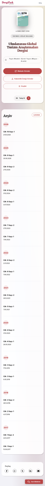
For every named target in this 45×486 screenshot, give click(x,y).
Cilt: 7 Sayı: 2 (8, 225)
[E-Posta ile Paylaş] (38, 471)
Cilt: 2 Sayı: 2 (8, 400)
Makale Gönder (24, 71)
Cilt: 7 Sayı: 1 (8, 237)
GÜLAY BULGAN (26, 36)
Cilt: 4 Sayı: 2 (8, 330)
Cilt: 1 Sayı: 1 (8, 446)
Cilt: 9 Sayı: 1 (8, 155)
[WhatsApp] (15, 471)
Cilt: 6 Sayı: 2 (8, 260)
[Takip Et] (28, 98)
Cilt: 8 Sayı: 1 (8, 202)
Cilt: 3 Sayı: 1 (8, 376)
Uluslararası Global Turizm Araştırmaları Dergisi (22, 47)
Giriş (40, 3)
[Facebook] (7, 471)
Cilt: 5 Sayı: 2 (8, 295)
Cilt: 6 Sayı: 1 (8, 271)
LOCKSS (37, 115)
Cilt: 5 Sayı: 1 (8, 306)
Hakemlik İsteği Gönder (23, 79)
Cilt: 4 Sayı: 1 (8, 341)
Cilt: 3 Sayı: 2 (8, 365)
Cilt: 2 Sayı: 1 (8, 411)
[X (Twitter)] (22, 471)
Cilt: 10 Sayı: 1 (9, 132)
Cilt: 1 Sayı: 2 (8, 435)
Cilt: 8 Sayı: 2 (8, 190)
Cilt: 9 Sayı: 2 (8, 167)
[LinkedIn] (30, 471)
